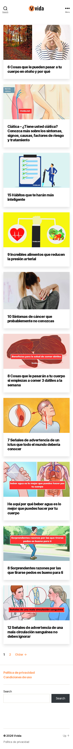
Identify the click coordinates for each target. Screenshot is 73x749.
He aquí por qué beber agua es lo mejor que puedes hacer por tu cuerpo (34, 508)
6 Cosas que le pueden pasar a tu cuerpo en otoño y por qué (34, 69)
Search (7, 691)
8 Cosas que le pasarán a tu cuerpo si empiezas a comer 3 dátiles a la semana (36, 380)
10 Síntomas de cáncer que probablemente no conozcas (30, 318)
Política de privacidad (19, 672)
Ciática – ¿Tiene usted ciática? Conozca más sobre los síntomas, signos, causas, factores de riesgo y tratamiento (35, 133)
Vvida (17, 735)
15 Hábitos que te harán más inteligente (30, 197)
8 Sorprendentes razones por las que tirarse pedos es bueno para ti (35, 570)
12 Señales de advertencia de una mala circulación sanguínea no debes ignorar (35, 632)
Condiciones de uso (17, 677)
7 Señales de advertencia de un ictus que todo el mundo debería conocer (33, 444)
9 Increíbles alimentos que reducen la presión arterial (36, 256)
